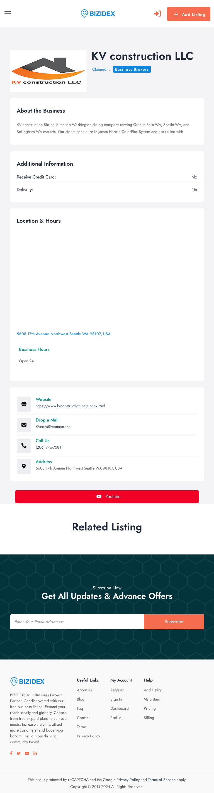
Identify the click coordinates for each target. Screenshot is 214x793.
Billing (149, 717)
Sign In (116, 699)
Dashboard (119, 708)
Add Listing (193, 14)
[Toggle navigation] (8, 13)
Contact (83, 717)
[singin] (157, 14)
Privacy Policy (88, 736)
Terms (82, 727)
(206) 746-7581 (48, 447)
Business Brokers (132, 69)
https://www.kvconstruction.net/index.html (70, 406)
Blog (80, 699)
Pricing (150, 708)
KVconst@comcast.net (53, 426)
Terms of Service (162, 779)
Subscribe (174, 621)
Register (117, 690)
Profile (115, 717)
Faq (80, 708)
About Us (84, 690)
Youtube (112, 496)
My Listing (152, 699)
